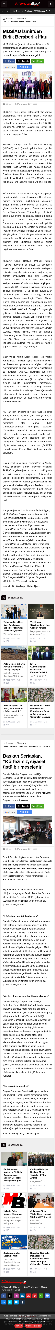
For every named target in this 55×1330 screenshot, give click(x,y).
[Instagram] (16, 1295)
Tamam (19, 1326)
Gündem (20, 18)
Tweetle (25, 61)
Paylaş (11, 61)
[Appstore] (3, 1302)
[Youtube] (28, 1295)
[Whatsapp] (41, 1295)
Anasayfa (9, 18)
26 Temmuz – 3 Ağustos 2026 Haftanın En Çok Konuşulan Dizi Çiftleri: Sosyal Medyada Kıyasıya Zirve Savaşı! (33, 11)
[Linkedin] (22, 1295)
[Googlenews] (47, 1295)
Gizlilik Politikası (33, 1326)
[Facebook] (3, 1295)
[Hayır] (51, 1321)
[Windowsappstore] (16, 1302)
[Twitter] (10, 1295)
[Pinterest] (34, 1295)
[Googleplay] (10, 1302)
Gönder (39, 61)
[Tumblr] (22, 1302)
